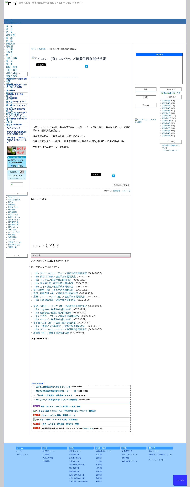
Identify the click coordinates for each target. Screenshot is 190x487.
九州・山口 (11, 73)
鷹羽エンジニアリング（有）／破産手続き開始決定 (59, 296)
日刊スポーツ (13, 227)
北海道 (9, 52)
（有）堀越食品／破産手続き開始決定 (52, 313)
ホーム (9, 20)
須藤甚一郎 (12, 247)
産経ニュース (13, 215)
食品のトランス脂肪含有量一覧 (17, 80)
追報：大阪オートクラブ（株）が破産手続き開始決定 (60, 306)
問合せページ (154, 451)
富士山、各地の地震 (14, 124)
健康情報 (125, 458)
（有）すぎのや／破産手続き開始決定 (52, 309)
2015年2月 (166, 111)
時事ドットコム (14, 217)
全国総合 (10, 78)
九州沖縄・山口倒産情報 (78, 482)
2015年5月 (166, 103)
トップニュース (14, 23)
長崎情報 (99, 478)
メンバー (11, 240)
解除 (21, 166)
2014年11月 (166, 118)
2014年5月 (166, 133)
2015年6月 (166, 101)
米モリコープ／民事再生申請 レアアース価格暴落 (57, 400)
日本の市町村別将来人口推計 (17, 120)
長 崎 (9, 96)
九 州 (9, 90)
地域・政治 (11, 75)
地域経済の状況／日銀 (15, 94)
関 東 (9, 64)
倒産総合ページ (75, 451)
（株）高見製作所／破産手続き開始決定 (53, 283)
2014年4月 (166, 136)
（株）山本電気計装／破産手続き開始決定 (54, 300)
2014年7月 (166, 128)
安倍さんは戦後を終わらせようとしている (53, 387)
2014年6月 (166, 131)
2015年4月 (166, 106)
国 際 (9, 108)
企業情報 (46, 454)
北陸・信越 (11, 58)
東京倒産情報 (74, 468)
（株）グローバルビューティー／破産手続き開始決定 (60, 273)
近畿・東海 (11, 67)
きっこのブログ (14, 232)
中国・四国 (11, 70)
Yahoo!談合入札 (14, 200)
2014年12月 (166, 116)
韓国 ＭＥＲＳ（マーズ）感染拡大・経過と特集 (61, 406)
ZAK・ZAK (12, 230)
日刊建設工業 (13, 222)
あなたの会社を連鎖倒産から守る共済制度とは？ (17, 133)
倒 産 (9, 40)
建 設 (9, 38)
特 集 (9, 110)
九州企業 (10, 35)
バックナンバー (16, 176)
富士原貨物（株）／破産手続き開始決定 (53, 290)
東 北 (9, 55)
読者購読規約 (14, 172)
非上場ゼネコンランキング (17, 105)
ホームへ (19, 451)
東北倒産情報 (74, 461)
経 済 (9, 26)
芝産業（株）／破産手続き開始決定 (51, 333)
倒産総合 (10, 43)
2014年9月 (166, 123)
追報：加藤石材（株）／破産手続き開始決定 (55, 293)
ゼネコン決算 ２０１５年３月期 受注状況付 (59, 420)
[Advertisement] (94, 33)
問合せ (9, 125)
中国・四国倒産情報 (76, 478)
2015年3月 (166, 108)
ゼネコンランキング (16, 116)
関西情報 (99, 468)
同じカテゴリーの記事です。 (45, 267)
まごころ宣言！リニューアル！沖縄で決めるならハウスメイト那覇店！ (68, 411)
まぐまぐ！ (21, 178)
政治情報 (99, 454)
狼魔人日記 (12, 237)
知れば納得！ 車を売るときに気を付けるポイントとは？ (17, 140)
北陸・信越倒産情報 (76, 465)
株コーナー (11, 91)
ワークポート (87, 428)
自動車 (9, 122)
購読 (14, 166)
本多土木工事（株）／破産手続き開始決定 (54, 323)
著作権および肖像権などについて (160, 455)
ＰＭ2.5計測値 (12, 98)
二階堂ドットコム (15, 242)
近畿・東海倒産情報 (76, 475)
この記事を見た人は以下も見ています (50, 261)
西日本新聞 (12, 212)
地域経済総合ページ (103, 451)
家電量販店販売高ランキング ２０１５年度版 (17, 86)
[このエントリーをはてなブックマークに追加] (86, 66)
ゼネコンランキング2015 (16, 102)
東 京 (9, 61)
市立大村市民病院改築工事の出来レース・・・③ (56, 391)
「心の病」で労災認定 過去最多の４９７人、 (55, 395)
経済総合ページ (49, 451)
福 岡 (9, 93)
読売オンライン (14, 220)
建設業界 (46, 461)
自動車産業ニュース (129, 461)
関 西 (9, 105)
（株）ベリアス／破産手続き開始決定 (52, 280)
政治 (8, 81)
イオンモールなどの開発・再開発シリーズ (58, 415)
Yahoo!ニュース (14, 197)
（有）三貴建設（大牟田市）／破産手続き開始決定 (59, 326)
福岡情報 (99, 475)
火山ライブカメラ (13, 128)
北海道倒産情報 (75, 458)
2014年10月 (166, 121)
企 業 (9, 32)
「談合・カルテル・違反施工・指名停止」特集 (60, 424)
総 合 (9, 29)
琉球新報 (11, 210)
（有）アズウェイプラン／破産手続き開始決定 (56, 316)
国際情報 (99, 482)
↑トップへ (180, 480)
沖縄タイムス (13, 207)
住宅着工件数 (12, 113)
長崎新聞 (11, 205)
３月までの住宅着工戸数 (16, 109)
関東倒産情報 (74, 471)
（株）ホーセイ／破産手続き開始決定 (52, 319)
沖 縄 (9, 99)
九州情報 (99, 461)
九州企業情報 (48, 458)
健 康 (9, 119)
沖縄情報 (99, 471)
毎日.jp (10, 202)
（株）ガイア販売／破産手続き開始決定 (53, 286)
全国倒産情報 (74, 454)
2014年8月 (166, 126)
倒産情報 (42, 49)
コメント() (126, 191)
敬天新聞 (11, 235)
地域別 (9, 46)
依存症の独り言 (14, 245)
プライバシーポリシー (170, 150)
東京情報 (99, 465)
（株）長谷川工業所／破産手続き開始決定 (54, 276)
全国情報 (99, 458)
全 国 (9, 49)
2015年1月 (166, 113)
